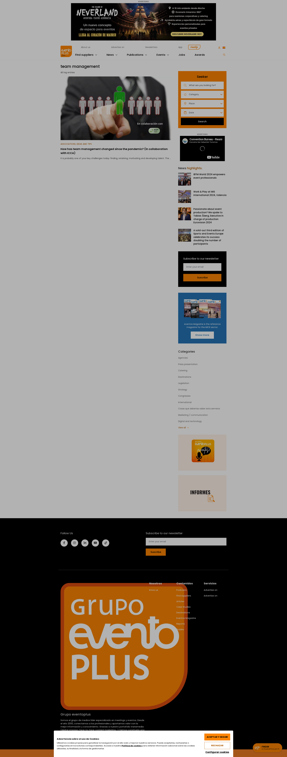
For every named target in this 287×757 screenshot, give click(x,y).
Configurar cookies (217, 752)
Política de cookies (132, 745)
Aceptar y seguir (217, 736)
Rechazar (217, 745)
